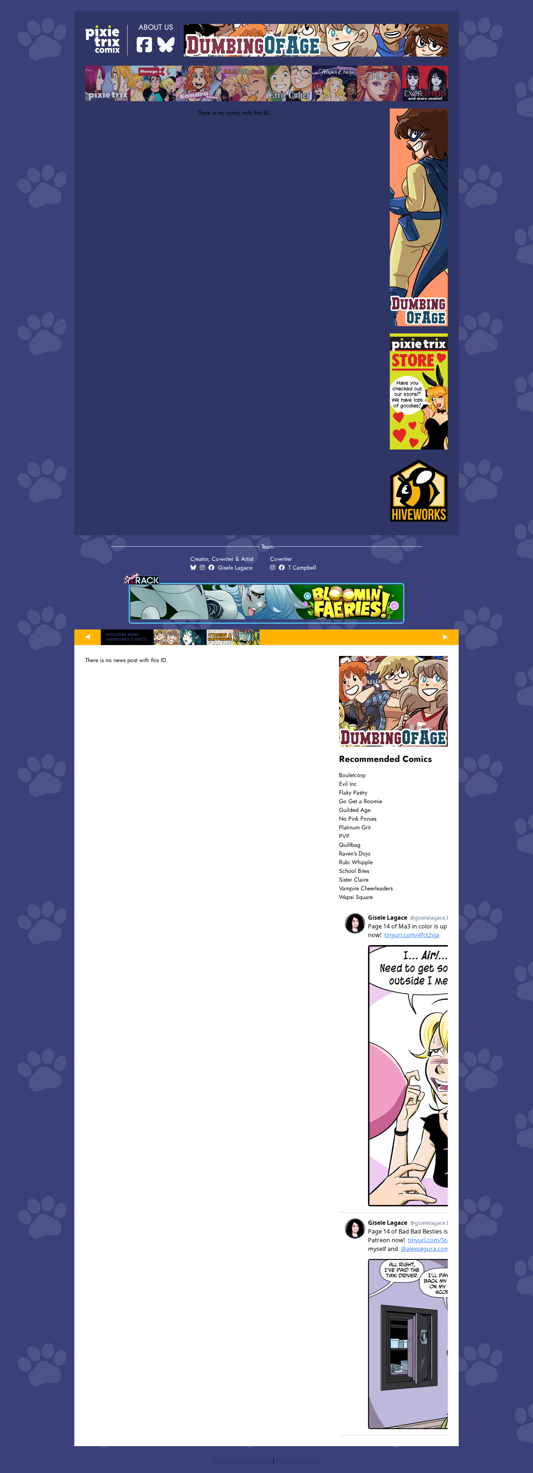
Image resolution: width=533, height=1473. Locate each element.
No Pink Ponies (357, 819)
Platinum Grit (355, 828)
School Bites (354, 871)
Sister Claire (353, 880)
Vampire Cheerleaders (366, 889)
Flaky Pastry (353, 793)
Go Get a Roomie (360, 801)
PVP (344, 836)
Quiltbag (349, 845)
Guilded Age (355, 810)
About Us (156, 27)
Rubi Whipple (356, 862)
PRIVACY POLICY (297, 1461)
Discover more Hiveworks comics (126, 637)
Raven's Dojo (355, 854)
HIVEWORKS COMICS (242, 1461)
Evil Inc (348, 784)
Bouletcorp (352, 775)
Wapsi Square (356, 897)
